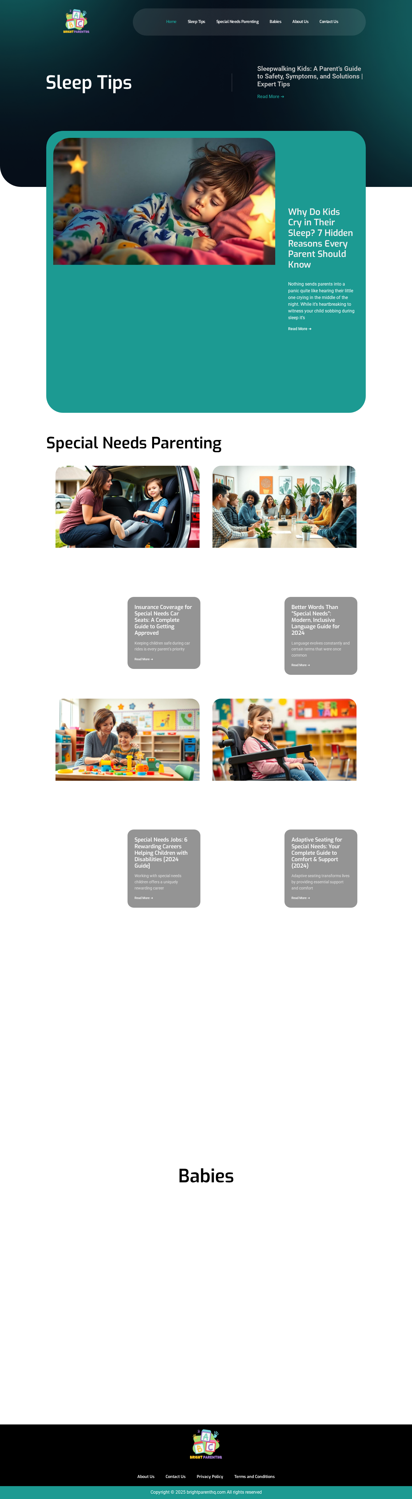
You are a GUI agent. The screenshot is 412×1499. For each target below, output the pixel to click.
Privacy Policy (210, 1476)
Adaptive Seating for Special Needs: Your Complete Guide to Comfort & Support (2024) (316, 852)
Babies (275, 21)
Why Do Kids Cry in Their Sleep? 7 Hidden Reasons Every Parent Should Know (320, 238)
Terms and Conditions (254, 1476)
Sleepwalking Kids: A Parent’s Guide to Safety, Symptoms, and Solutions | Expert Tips (310, 76)
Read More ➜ (270, 96)
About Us (300, 21)
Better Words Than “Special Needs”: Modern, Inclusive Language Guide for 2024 (315, 620)
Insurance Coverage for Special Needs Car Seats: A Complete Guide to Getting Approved (163, 620)
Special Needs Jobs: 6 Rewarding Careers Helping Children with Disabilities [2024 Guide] (161, 852)
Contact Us (329, 21)
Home (171, 21)
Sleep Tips (196, 21)
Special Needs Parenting (237, 21)
